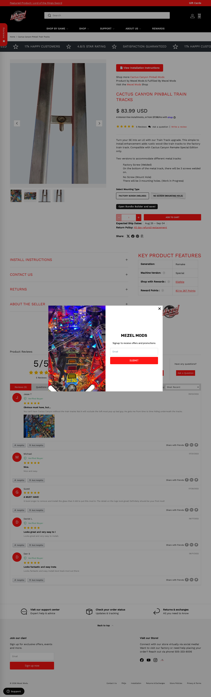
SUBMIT (134, 360)
